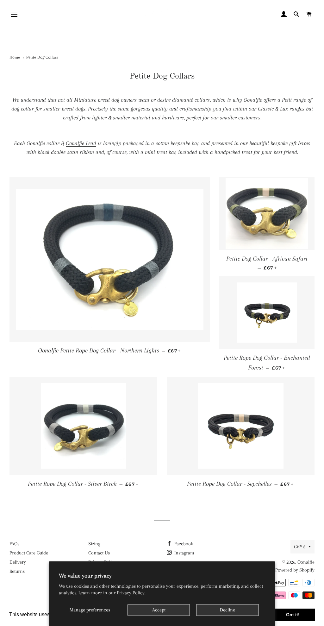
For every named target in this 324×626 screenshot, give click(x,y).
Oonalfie (306, 562)
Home (14, 57)
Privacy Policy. (131, 593)
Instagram (183, 553)
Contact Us (99, 553)
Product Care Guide (28, 553)
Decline (227, 610)
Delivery (17, 562)
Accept (158, 610)
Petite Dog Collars (42, 57)
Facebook (183, 544)
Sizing (94, 544)
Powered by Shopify (295, 570)
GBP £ (299, 546)
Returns (17, 571)
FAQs (14, 544)
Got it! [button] (293, 614)
